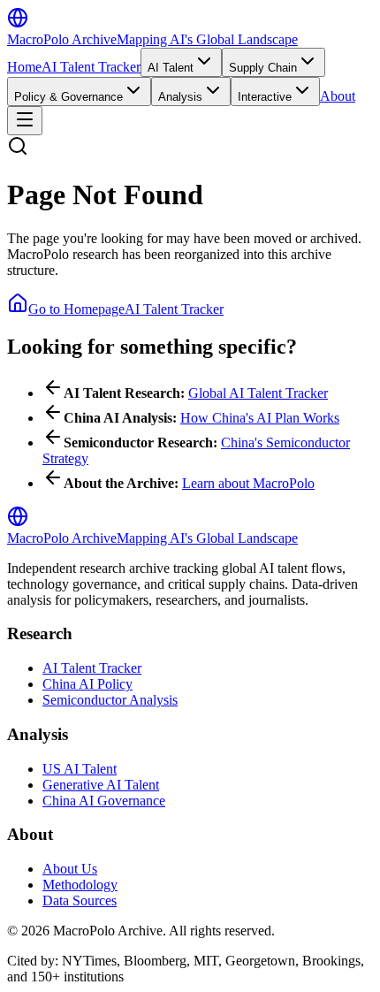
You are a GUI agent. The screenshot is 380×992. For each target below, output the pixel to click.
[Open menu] (24, 120)
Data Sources (79, 900)
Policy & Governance (68, 96)
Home (24, 66)
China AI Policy (87, 683)
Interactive (265, 96)
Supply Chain (263, 67)
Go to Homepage (76, 309)
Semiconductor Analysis (110, 699)
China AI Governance (103, 800)
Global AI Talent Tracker (258, 393)
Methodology (80, 884)
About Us (69, 868)
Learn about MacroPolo (248, 483)
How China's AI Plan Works (259, 417)
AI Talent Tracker (91, 66)
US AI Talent (79, 768)
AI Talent (171, 67)
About (337, 95)
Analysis (180, 96)
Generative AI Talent (100, 784)
